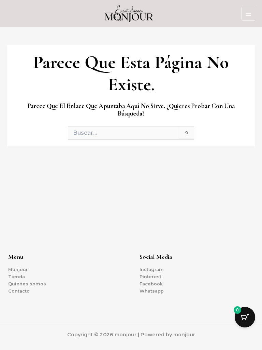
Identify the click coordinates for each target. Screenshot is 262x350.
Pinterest (150, 276)
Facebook (151, 283)
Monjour (18, 269)
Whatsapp (152, 291)
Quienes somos (27, 283)
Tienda (16, 276)
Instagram (152, 269)
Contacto (19, 291)
